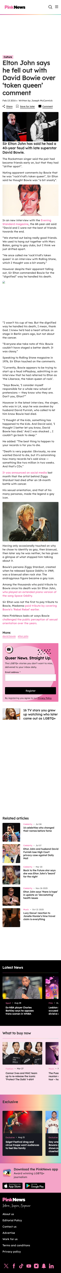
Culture (8, 56)
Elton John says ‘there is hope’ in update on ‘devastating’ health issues (40, 894)
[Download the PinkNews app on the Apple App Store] (13, 1186)
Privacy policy (12, 1251)
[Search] (50, 7)
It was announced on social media (25, 472)
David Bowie (9, 636)
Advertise (9, 1232)
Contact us (9, 1226)
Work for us (10, 1239)
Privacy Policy (45, 698)
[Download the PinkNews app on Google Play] (35, 1186)
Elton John (23, 636)
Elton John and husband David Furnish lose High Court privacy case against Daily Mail (40, 853)
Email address (16, 672)
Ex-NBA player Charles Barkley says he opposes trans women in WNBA (20, 1010)
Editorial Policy (12, 1220)
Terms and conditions (16, 1245)
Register (31, 690)
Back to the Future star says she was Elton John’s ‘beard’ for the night (39, 873)
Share (9, 106)
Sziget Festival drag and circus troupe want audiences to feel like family (22, 1145)
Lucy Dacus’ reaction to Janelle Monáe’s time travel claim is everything (39, 916)
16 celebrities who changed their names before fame (38, 829)
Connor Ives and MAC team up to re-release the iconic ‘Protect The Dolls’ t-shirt (21, 1076)
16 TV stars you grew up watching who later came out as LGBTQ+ (40, 714)
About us (8, 1214)
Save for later (27, 106)
